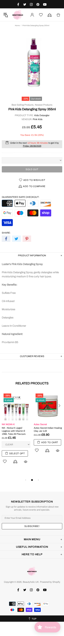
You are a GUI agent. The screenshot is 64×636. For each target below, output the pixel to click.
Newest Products (43, 105)
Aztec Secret (40, 424)
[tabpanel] (16, 432)
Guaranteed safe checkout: (20, 197)
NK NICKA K (8, 424)
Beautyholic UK (17, 14)
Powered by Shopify (50, 582)
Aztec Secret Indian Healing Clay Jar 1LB (48, 429)
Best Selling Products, (23, 105)
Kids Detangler (41, 115)
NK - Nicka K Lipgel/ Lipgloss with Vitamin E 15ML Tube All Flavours (14, 431)
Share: (6, 233)
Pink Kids (37, 119)
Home (17, 25)
